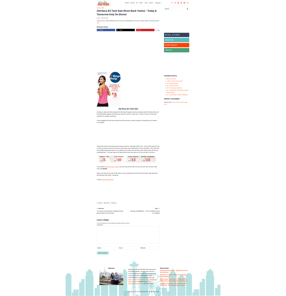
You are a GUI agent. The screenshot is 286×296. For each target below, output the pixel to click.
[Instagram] (178, 2)
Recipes (133, 2)
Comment (100, 225)
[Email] (184, 2)
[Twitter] (175, 2)
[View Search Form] (187, 2)
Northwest (171, 45)
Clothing (99, 202)
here (98, 22)
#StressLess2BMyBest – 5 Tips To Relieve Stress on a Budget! (145, 211)
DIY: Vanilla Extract (172, 83)
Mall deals (106, 202)
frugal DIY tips (139, 283)
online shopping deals (138, 279)
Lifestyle (127, 2)
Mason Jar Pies (171, 79)
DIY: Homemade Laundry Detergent (177, 94)
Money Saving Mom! (107, 179)
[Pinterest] (181, 2)
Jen (99, 18)
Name (99, 248)
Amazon (169, 40)
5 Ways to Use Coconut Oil (175, 81)
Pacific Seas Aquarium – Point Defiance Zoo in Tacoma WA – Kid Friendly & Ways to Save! (173, 284)
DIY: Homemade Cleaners (174, 88)
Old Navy (113, 202)
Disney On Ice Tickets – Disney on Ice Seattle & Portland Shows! (173, 275)
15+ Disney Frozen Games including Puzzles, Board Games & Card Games (110, 211)
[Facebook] (172, 2)
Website (143, 248)
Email (121, 248)
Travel (146, 2)
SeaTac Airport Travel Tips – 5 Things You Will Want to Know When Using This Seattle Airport (173, 280)
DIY (137, 2)
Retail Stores (100, 7)
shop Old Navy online (112, 166)
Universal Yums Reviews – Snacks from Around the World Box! (174, 271)
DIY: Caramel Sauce (172, 85)
